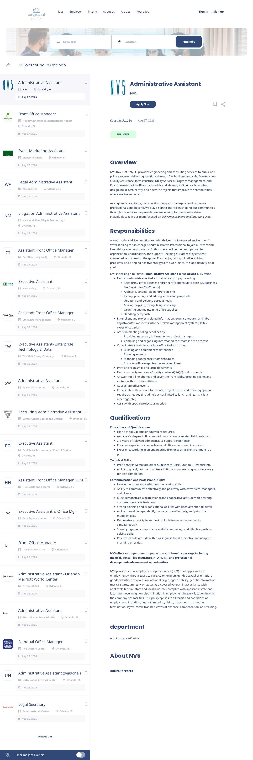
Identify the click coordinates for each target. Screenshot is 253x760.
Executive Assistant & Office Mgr (47, 511)
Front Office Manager (37, 113)
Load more (45, 736)
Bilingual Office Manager (40, 641)
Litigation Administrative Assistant (49, 213)
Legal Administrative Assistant (45, 181)
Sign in (203, 11)
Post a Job (142, 11)
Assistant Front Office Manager (46, 250)
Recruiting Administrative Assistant (49, 411)
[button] (223, 104)
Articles (125, 11)
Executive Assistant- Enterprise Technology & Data (45, 346)
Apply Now (142, 104)
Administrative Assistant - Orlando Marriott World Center (49, 576)
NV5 (133, 92)
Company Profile (121, 671)
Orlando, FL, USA (121, 120)
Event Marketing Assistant (41, 150)
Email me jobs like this (29, 755)
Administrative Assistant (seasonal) (49, 673)
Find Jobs (189, 42)
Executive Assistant (35, 281)
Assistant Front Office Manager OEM (50, 479)
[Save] (86, 82)
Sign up (218, 11)
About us (109, 11)
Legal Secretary (31, 704)
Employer (76, 11)
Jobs (61, 11)
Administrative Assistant (40, 82)
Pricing (92, 11)
